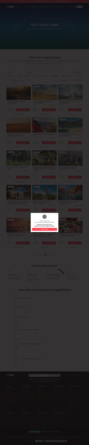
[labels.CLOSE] (56, 214)
